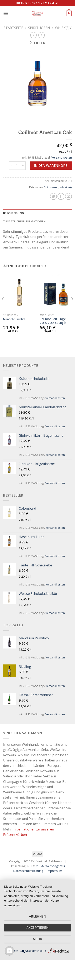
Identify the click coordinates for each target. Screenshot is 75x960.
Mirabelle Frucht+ (14, 319)
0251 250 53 (51, 3)
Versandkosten (61, 157)
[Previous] (3, 307)
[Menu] (5, 13)
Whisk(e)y (63, 27)
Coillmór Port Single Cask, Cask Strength (53, 320)
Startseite (13, 27)
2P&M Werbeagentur (50, 866)
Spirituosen (39, 27)
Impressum (54, 871)
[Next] (72, 307)
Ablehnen (37, 916)
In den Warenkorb (51, 165)
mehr (37, 939)
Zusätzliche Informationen (24, 221)
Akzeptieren (37, 928)
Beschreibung (13, 213)
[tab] (37, 213)
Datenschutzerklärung (28, 871)
